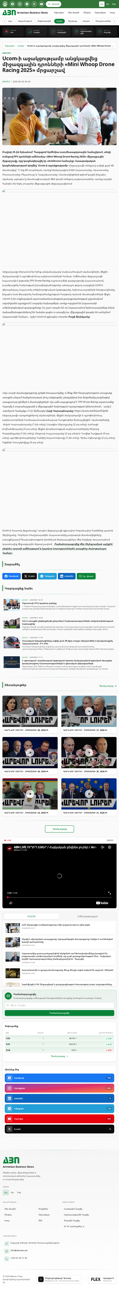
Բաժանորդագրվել (59, 1013)
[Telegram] (27, 4)
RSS (40, 1220)
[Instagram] (20, 4)
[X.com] (34, 4)
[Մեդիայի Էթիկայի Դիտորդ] (5, 4)
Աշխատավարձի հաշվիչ (76, 1214)
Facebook (13, 576)
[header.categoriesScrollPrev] (4, 21)
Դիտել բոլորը (58, 1056)
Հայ (101, 4)
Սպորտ (86, 21)
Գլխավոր (59, 12)
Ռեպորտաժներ (103, 21)
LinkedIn (68, 576)
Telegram (49, 576)
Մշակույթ (72, 21)
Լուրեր (59, 21)
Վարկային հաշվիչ (73, 1208)
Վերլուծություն (25, 21)
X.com (31, 576)
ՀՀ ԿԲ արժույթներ (73, 1226)
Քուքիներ (43, 1208)
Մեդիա (87, 12)
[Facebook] (12, 4)
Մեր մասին (73, 12)
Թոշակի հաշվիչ (72, 1220)
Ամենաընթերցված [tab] (88, 916)
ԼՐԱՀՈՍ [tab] (31, 916)
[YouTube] (41, 4)
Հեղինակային (44, 21)
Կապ (112, 12)
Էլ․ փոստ (88, 576)
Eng (114, 4)
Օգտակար (100, 12)
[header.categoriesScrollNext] (114, 21)
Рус (107, 4)
